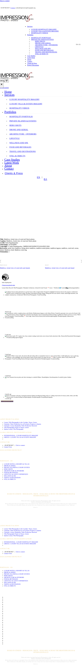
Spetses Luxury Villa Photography (13, 429)
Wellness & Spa (10, 476)
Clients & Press (32, 63)
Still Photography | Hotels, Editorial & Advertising (20, 640)
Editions (6, 611)
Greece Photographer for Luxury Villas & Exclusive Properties (24, 617)
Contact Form (8, 447)
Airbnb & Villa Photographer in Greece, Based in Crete (21, 601)
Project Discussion (33, 65)
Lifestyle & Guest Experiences (16, 474)
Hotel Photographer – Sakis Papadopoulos (17, 624)
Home (8, 91)
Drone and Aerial (43, 43)
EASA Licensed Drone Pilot (11, 450)
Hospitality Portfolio (41, 38)
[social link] (35, 454)
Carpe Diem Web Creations (43, 507)
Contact (29, 61)
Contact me (7, 606)
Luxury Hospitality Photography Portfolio (17, 629)
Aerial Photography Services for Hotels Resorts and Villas (22, 599)
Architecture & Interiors (14, 471)
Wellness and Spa (43, 48)
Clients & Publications (11, 604)
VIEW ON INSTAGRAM (7, 401)
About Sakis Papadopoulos (12, 597)
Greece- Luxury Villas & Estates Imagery (20, 437)
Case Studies (31, 56)
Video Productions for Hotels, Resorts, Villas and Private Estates (24, 644)
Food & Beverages (11, 472)
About (29, 59)
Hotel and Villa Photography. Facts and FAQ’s (18, 622)
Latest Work (31, 58)
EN (77, 44)
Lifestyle (39, 47)
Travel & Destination (12, 477)
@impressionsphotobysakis (8, 285)
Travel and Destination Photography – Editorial (19, 642)
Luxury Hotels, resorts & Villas (16, 464)
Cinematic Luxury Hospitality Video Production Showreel (20, 426)
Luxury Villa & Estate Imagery (45, 31)
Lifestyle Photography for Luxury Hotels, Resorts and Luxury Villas (25, 628)
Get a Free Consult (10, 615)
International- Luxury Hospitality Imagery (21, 435)
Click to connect (20, 445)
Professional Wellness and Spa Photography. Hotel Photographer (24, 638)
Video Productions (8, 413)
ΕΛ (79, 44)
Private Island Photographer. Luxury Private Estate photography (24, 636)
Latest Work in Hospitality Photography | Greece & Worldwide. (24, 626)
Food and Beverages (44, 50)
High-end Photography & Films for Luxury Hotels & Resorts (23, 620)
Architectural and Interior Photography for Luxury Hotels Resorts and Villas (28, 602)
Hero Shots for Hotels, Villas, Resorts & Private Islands (21, 619)
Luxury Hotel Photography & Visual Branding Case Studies (23, 631)
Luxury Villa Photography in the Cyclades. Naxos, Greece (20, 422)
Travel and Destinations (46, 52)
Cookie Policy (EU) (10, 610)
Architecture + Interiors (46, 45)
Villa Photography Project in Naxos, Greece (16, 427)
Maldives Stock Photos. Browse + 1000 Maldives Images (22, 633)
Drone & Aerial (10, 466)
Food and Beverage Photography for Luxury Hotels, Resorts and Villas (26, 613)
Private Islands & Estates (42, 39)
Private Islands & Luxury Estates (17, 467)
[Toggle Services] (81, 94)
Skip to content (5, 1)
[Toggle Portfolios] (81, 112)
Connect (13, 8)
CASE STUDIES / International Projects (15, 416)
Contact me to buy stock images (14, 608)
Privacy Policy (8, 635)
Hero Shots (40, 41)
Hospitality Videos (39, 33)
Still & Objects (41, 54)
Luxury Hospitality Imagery (44, 29)
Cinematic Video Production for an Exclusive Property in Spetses (22, 424)
